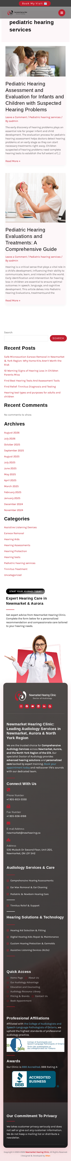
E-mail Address (15, 828)
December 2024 (13, 504)
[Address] (8, 840)
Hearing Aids (11, 539)
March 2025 (11, 486)
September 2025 (14, 450)
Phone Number (15, 795)
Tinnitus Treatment (15, 569)
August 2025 (11, 456)
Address (11, 845)
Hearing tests (12, 557)
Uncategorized (12, 575)
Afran (47, 1156)
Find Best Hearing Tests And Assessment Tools (32, 380)
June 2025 (10, 468)
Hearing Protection (15, 551)
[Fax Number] (8, 806)
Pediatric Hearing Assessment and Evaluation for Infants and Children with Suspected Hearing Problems (34, 96)
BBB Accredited (31, 1066)
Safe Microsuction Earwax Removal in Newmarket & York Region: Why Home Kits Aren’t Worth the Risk (34, 360)
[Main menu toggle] (61, 12)
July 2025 (9, 462)
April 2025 (10, 480)
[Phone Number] (8, 789)
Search (8, 332)
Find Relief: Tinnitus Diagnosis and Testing (30, 386)
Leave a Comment (16, 117)
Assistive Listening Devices (20, 527)
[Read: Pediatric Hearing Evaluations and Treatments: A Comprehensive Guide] (35, 197)
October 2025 (12, 444)
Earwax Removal (14, 533)
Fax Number (14, 812)
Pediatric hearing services (45, 117)
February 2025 (12, 492)
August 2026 (11, 432)
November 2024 (13, 510)
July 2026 (9, 438)
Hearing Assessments (17, 545)
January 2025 (12, 498)
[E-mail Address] (8, 823)
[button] (35, 3)
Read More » (12, 161)
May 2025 (10, 474)
